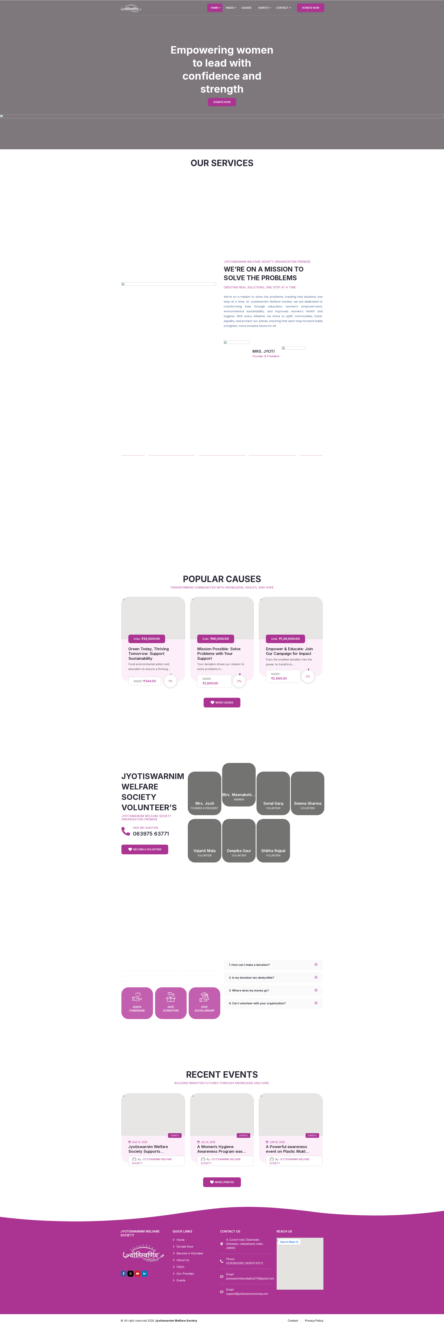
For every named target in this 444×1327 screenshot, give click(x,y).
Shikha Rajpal (273, 850)
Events (175, 1135)
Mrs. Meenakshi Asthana (244, 794)
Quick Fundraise (137, 1008)
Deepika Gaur (239, 850)
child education (248, 209)
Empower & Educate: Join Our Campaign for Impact (289, 651)
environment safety (196, 209)
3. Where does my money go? (249, 990)
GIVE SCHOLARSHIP (204, 1008)
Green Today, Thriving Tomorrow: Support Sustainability (148, 654)
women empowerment (145, 209)
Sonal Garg (273, 803)
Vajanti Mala (205, 850)
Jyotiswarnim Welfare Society (176, 1320)
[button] (273, 965)
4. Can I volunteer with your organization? (257, 1003)
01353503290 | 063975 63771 (244, 1263)
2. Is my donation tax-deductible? (251, 977)
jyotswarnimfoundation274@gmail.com (250, 1278)
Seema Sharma (307, 803)
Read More (145, 217)
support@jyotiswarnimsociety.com (247, 1293)
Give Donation (170, 1008)
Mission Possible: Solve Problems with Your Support (219, 654)
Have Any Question (145, 827)
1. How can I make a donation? (249, 965)
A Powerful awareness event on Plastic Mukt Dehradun (286, 1151)
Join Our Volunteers (298, 209)
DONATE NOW (310, 7)
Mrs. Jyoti (204, 803)
